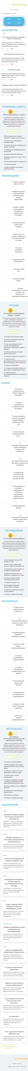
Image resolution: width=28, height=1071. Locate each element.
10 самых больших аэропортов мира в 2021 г (18, 434)
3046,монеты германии (11, 795)
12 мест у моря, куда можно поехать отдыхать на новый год (14, 565)
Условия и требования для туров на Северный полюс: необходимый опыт (14, 929)
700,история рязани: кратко (14, 115)
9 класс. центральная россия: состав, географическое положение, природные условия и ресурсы (14, 346)
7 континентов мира (14, 69)
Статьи (5, 946)
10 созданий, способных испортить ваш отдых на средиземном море (15, 368)
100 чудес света (14, 1016)
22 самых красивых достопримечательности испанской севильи (15, 374)
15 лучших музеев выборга (14, 538)
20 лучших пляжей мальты (18, 279)
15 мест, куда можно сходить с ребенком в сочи (14, 1033)
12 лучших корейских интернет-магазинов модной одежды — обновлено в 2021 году (18, 420)
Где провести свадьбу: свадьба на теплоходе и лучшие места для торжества (14, 817)
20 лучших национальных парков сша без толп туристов (18, 670)
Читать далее (14, 131)
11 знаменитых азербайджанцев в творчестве (14, 150)
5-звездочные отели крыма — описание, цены (13, 141)
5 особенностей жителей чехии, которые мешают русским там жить (18, 475)
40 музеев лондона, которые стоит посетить (15, 157)
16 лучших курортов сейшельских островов (18, 224)
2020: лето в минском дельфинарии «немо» (18, 717)
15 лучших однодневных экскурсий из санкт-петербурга (18, 405)
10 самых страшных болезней (13, 594)
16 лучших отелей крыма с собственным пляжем (18, 646)
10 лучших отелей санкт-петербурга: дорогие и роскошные (14, 37)
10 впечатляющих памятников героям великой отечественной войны (14, 766)
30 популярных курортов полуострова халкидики (11, 586)
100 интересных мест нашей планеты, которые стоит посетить (14, 137)
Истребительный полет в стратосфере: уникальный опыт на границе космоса (14, 839)
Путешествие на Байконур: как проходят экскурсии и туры (14, 859)
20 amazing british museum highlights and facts (15, 786)
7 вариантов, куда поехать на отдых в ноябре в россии (14, 984)
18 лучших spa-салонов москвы (13, 336)
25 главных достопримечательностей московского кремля (14, 738)
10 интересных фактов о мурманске (15, 161)
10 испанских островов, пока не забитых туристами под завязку (18, 392)
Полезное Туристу (7, 923)
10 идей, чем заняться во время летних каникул (14, 590)
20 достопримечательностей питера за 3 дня (13, 560)
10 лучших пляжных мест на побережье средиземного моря (14, 574)
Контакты (23, 1066)
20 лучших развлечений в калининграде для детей (12, 578)
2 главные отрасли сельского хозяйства (14, 85)
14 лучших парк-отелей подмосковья (11, 776)
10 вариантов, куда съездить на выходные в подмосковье (14, 569)
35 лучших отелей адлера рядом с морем (14, 314)
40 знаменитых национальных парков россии (13, 791)
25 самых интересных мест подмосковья (14, 968)
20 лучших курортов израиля (18, 507)
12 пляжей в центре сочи (12, 582)
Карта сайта (16, 1066)
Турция (9, 22)
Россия (19, 19)
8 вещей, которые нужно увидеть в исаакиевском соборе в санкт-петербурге (18, 211)
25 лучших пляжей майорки (12, 762)
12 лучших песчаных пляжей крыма (18, 260)
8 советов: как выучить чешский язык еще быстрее (14, 340)
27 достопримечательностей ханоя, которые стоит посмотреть (14, 1001)
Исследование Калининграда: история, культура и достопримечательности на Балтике (14, 882)
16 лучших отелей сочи (18, 270)
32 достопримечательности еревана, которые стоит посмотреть (19, 622)
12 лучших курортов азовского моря (18, 183)
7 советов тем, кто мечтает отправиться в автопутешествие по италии (18, 237)
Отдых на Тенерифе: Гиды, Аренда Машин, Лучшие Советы (14, 951)
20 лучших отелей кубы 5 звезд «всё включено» (18, 706)
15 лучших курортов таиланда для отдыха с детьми (14, 146)
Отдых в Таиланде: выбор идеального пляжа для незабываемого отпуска (14, 906)
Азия (4, 900)
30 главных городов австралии (13, 798)
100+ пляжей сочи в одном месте (14, 54)
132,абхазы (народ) (10, 164)
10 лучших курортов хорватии (13, 154)
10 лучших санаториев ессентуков (18, 250)
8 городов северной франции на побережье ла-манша (18, 634)
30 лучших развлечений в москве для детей (18, 657)
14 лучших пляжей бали (11, 365)
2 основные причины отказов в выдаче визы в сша (13, 352)
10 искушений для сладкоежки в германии (18, 683)
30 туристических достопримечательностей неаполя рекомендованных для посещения (15, 360)
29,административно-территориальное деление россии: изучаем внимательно (18, 195)
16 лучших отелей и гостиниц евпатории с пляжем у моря (13, 771)
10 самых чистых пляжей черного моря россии (18, 609)
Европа (9, 19)
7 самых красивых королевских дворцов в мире (13, 168)
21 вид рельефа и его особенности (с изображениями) (18, 694)
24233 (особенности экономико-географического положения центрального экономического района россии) (18, 492)
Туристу (19, 22)
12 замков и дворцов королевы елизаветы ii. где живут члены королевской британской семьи (14, 781)
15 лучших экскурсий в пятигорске (14, 356)
